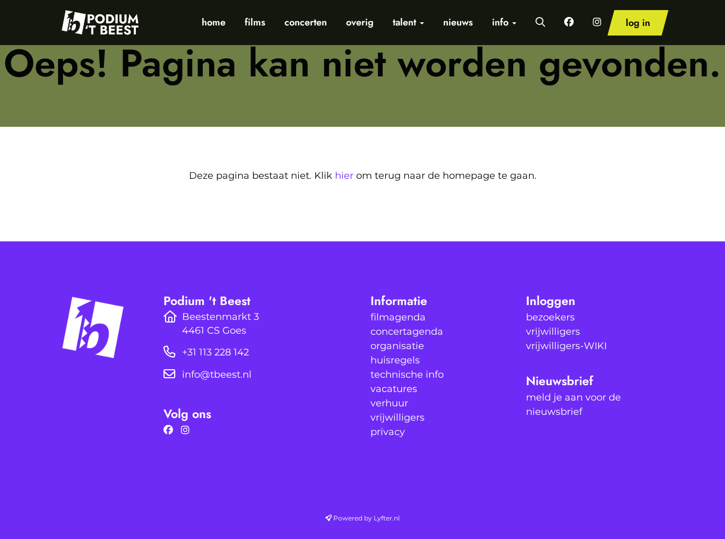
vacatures (393, 389)
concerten (305, 22)
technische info (407, 374)
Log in (638, 23)
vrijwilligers (397, 417)
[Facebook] (170, 430)
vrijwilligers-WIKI (566, 346)
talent (406, 22)
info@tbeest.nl (217, 374)
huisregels (395, 360)
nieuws (458, 22)
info (501, 22)
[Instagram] (188, 430)
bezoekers (550, 317)
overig (360, 22)
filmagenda (398, 317)
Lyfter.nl (387, 518)
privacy (387, 432)
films (255, 22)
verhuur (389, 403)
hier (344, 175)
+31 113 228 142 (215, 352)
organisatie (397, 346)
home (214, 22)
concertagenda (406, 331)
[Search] (540, 22)
